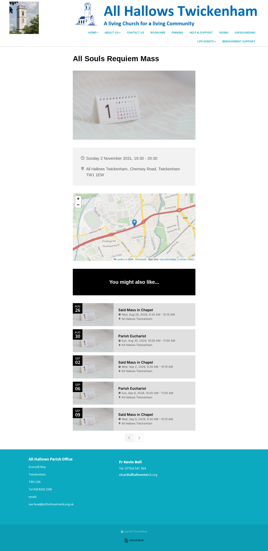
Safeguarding (245, 32)
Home (92, 32)
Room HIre (157, 32)
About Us (112, 32)
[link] (93, 32)
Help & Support (201, 32)
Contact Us (135, 32)
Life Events (205, 41)
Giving (223, 32)
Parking (177, 32)
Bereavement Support (238, 41)
